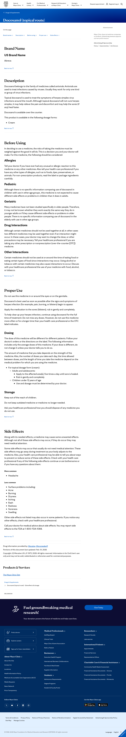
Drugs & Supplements (13, 13)
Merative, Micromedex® (38, 546)
